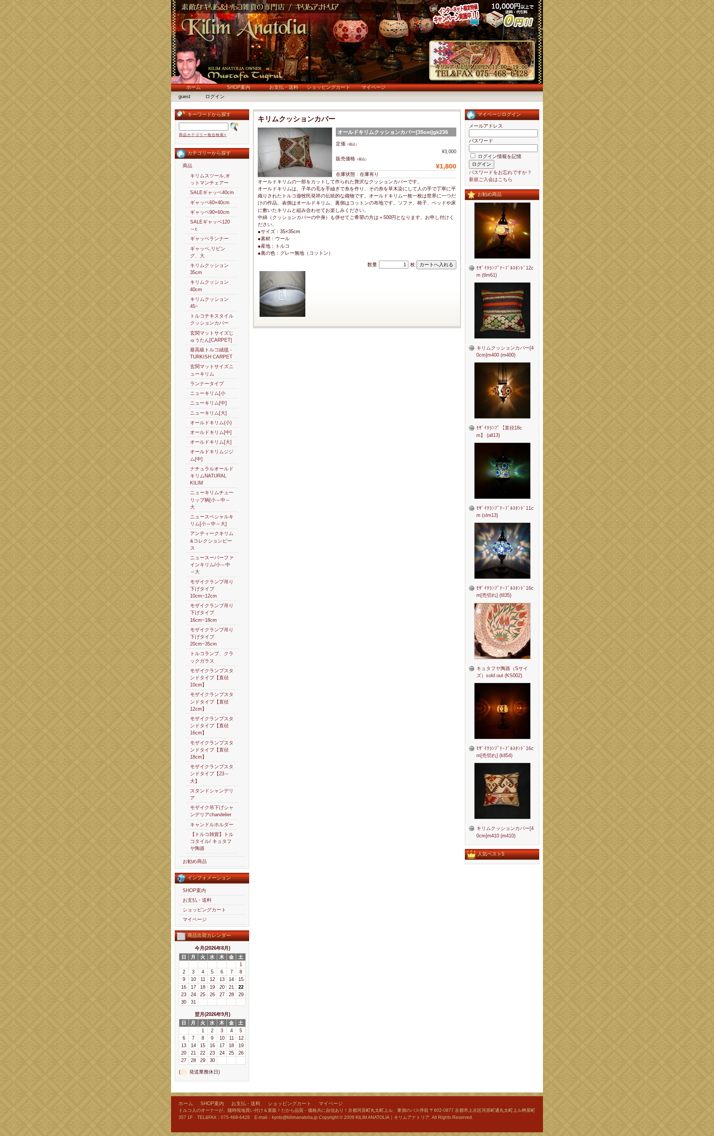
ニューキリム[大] (208, 413)
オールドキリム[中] (211, 432)
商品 (187, 165)
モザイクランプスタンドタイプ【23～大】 (212, 773)
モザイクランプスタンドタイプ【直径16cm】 (212, 726)
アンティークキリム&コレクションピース (212, 540)
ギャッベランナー (209, 238)
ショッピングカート (328, 87)
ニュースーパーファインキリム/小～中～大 (212, 565)
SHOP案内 (238, 87)
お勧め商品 (195, 861)
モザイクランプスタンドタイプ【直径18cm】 (212, 750)
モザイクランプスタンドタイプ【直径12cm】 (212, 701)
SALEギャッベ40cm (212, 192)
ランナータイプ (207, 383)
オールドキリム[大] (211, 442)
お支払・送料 (283, 87)
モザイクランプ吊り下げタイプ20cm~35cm (212, 637)
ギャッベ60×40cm (209, 202)
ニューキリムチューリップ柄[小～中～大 (212, 499)
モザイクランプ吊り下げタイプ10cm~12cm (212, 589)
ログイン (215, 96)
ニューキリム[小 (207, 393)
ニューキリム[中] (208, 403)
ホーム (193, 87)
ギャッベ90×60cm (209, 212)
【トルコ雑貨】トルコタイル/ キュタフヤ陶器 (212, 841)
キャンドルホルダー (212, 824)
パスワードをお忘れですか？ (500, 172)
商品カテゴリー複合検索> (202, 135)
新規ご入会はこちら (490, 179)
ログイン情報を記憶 (498, 156)
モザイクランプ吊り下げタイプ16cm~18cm (212, 612)
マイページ (373, 87)
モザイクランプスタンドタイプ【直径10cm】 (212, 678)
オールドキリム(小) (211, 422)
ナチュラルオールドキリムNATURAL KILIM (212, 476)
